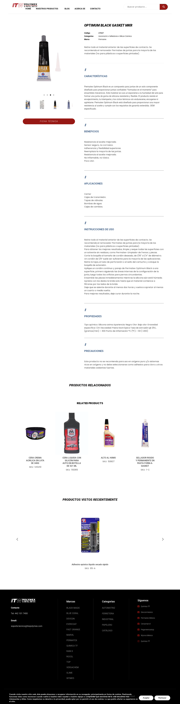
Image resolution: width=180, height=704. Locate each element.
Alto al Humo (108, 457)
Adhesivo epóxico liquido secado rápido (90, 564)
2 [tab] (47, 95)
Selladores (113, 36)
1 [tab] (44, 95)
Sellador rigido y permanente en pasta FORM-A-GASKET (145, 461)
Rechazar (162, 698)
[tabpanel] (49, 58)
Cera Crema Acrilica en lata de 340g (35, 460)
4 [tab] (53, 95)
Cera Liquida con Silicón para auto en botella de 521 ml (71, 461)
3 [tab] (50, 95)
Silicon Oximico (126, 36)
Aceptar (146, 698)
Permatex (102, 39)
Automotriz (103, 36)
